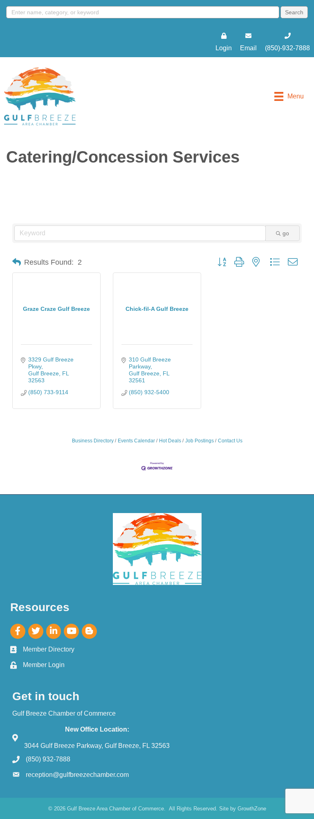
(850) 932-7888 (48, 759)
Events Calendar (136, 441)
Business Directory (93, 441)
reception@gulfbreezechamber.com (77, 774)
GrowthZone (252, 809)
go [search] (286, 233)
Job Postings (199, 441)
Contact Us (230, 441)
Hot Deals (170, 441)
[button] (16, 262)
